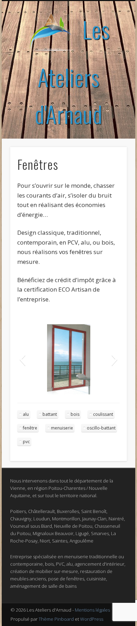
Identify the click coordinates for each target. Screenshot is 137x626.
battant (50, 414)
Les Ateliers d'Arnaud (72, 71)
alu (26, 414)
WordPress (91, 619)
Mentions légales (92, 610)
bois (75, 414)
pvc (26, 442)
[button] (22, 359)
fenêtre (30, 428)
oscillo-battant (101, 428)
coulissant (103, 414)
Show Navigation (110, 62)
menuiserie (62, 428)
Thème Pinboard (56, 619)
